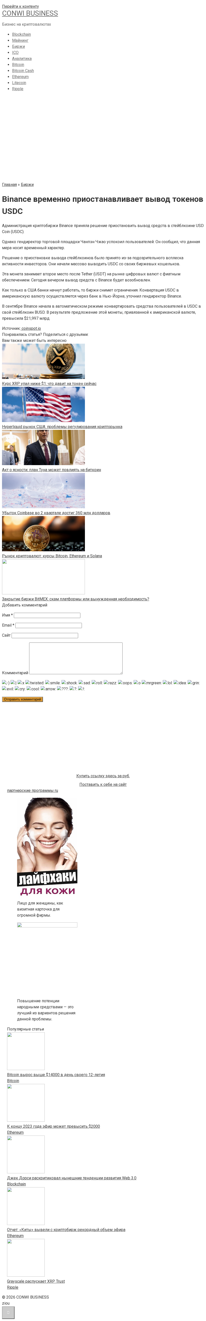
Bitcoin (18, 64)
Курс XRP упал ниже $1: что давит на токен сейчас (49, 383)
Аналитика (22, 58)
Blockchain (21, 34)
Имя (7, 615)
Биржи (18, 46)
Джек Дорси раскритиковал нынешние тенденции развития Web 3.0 (71, 1178)
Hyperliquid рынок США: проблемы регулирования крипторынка (62, 426)
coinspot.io (31, 328)
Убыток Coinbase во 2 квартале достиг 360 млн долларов (56, 512)
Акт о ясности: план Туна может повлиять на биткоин (51, 469)
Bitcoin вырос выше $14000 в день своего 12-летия (56, 1074)
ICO (15, 52)
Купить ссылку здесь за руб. (103, 776)
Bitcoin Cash (23, 70)
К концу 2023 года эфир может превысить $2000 (53, 1126)
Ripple (17, 88)
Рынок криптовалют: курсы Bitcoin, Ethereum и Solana (52, 556)
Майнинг (20, 40)
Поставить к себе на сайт (103, 784)
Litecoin (19, 82)
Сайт (6, 635)
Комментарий (15, 672)
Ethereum (20, 76)
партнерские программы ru (32, 790)
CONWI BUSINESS (30, 13)
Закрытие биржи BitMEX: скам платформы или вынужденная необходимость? (75, 599)
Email (8, 625)
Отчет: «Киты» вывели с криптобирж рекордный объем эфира (66, 1229)
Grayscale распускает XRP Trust (36, 1281)
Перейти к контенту (20, 6)
